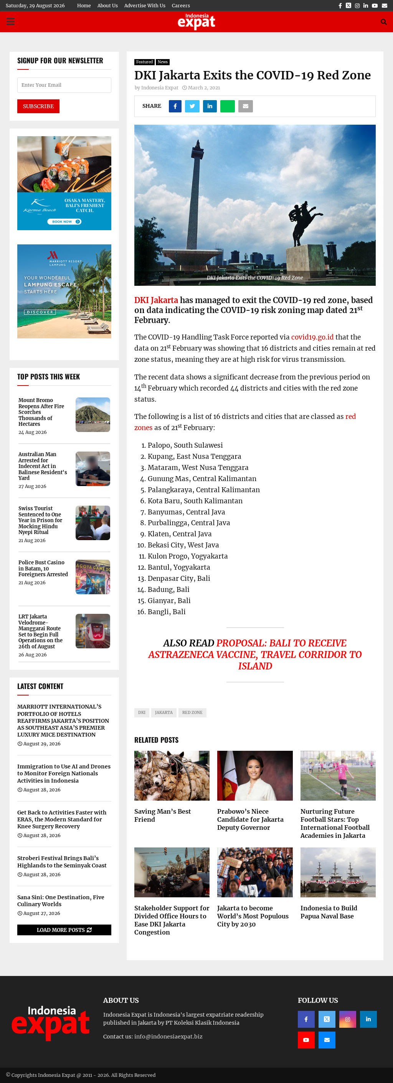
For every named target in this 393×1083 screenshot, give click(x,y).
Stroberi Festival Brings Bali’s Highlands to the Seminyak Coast (62, 862)
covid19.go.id (312, 337)
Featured (144, 61)
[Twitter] (327, 1019)
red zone (192, 712)
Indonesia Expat (159, 88)
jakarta (164, 712)
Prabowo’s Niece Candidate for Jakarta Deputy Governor (250, 819)
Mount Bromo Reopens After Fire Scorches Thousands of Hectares (41, 412)
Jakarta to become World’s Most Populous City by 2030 (253, 916)
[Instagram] (347, 1019)
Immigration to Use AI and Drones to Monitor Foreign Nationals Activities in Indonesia (64, 773)
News (163, 61)
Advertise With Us (144, 5)
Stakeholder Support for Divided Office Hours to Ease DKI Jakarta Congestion (172, 920)
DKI (141, 712)
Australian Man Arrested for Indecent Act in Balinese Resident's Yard (42, 466)
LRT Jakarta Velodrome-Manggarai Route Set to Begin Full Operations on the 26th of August (40, 632)
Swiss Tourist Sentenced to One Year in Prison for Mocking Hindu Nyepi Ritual (40, 521)
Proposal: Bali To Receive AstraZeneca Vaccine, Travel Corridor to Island (255, 654)
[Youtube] (306, 1040)
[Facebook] (306, 1019)
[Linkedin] (368, 1019)
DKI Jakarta (156, 300)
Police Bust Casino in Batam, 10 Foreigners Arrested (43, 569)
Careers (181, 5)
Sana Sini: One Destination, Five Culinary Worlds (60, 901)
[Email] (327, 1040)
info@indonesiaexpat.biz (168, 1036)
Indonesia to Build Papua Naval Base (329, 912)
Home (84, 5)
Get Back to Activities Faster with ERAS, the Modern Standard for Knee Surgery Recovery (61, 819)
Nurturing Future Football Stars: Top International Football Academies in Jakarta (335, 823)
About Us (107, 5)
